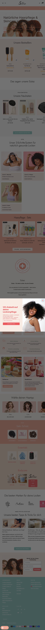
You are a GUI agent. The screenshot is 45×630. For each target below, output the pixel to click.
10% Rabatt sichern (11, 323)
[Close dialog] (42, 300)
